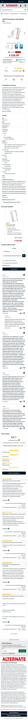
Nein (23, 507)
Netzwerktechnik (14, 13)
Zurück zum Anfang (14, 639)
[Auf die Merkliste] (6, 79)
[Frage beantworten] (24, 275)
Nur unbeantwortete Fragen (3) (10, 263)
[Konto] (20, 5)
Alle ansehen (14, 633)
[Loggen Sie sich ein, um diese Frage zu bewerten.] (20, 313)
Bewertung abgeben (14, 473)
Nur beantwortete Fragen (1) (9, 260)
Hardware (6, 13)
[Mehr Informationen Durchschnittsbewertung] (23, 70)
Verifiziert (5, 500)
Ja (19, 507)
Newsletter (14, 1)
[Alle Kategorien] (2, 5)
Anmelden (22, 651)
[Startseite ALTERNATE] (11, 5)
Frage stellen (14, 269)
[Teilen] (21, 79)
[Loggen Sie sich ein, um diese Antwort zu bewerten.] (20, 328)
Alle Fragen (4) (6, 265)
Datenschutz (12, 653)
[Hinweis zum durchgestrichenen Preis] (9, 52)
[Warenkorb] (25, 5)
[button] (3, 33)
